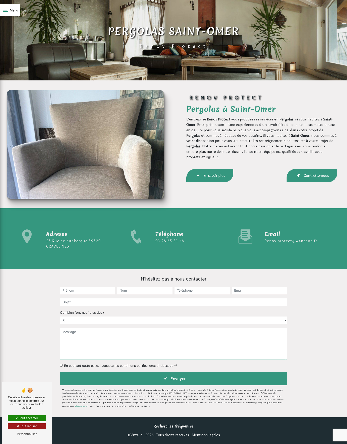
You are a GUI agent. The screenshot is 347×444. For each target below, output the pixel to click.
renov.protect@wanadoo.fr (291, 240)
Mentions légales (206, 434)
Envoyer (178, 378)
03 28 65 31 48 (169, 240)
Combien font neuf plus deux (82, 312)
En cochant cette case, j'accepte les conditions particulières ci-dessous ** (120, 366)
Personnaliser (27, 434)
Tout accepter (28, 418)
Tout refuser (28, 426)
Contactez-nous (316, 175)
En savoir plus (214, 175)
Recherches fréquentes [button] (173, 426)
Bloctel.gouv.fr (82, 405)
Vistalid (137, 434)
